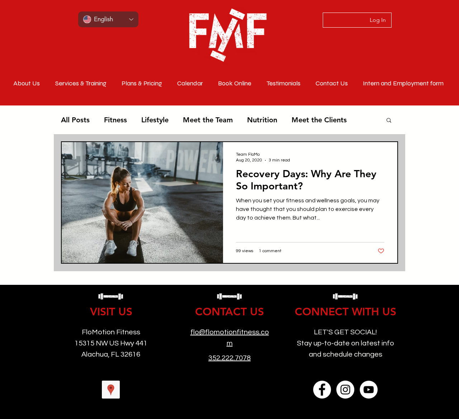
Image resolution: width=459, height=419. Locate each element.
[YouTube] (369, 390)
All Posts (75, 120)
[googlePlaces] (111, 390)
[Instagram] (345, 390)
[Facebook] (322, 390)
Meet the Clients (319, 120)
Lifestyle (155, 120)
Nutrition (262, 120)
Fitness (115, 120)
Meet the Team (208, 120)
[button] (388, 120)
